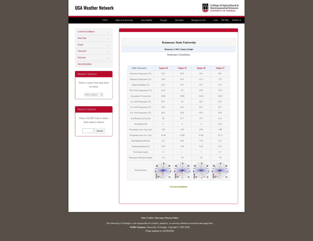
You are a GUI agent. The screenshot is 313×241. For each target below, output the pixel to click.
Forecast (81, 57)
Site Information (85, 64)
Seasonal (82, 51)
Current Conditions (86, 32)
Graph (80, 45)
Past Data (82, 38)
